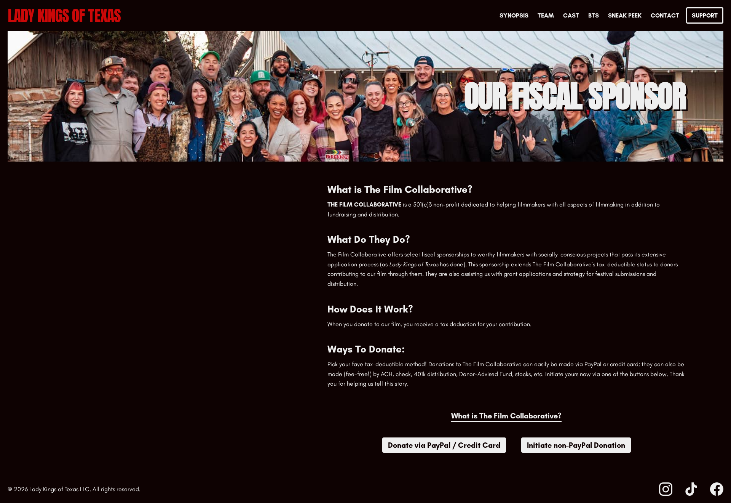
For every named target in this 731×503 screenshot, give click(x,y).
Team (546, 15)
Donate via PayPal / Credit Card (444, 445)
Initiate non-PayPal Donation (576, 445)
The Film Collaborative (364, 204)
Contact (665, 15)
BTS (593, 15)
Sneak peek (625, 15)
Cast (571, 15)
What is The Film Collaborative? (506, 416)
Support (705, 15)
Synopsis (514, 15)
